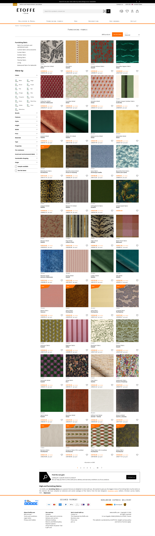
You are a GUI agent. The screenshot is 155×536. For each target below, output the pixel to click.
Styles (17, 121)
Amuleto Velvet (95, 101)
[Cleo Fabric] (102, 365)
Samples (48, 514)
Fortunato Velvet (45, 380)
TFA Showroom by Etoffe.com (79, 516)
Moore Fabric (44, 310)
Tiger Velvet (94, 241)
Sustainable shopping (21, 158)
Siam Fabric (94, 310)
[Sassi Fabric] (102, 156)
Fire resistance (19, 150)
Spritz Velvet (44, 415)
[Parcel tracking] (121, 11)
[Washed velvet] (52, 261)
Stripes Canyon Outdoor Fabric (125, 101)
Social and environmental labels (25, 154)
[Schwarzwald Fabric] (127, 191)
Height (17, 125)
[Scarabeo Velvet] (77, 86)
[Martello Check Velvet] (77, 156)
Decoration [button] (93, 21)
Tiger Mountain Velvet (47, 66)
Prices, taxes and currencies (54, 516)
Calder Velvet (95, 275)
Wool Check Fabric (121, 241)
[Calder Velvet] (102, 261)
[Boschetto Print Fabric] (127, 156)
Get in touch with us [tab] (77, 512)
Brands (17, 113)
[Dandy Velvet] (77, 261)
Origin (17, 162)
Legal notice (27, 518)
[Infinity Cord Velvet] (102, 400)
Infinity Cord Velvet (96, 415)
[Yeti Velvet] (127, 261)
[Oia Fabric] (77, 51)
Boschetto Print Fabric (122, 171)
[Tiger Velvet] (102, 226)
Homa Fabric (120, 450)
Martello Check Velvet (72, 171)
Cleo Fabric (94, 380)
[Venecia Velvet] (127, 400)
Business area (75, 518)
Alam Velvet (69, 310)
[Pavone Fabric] (127, 330)
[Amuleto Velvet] (102, 86)
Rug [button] (75, 21)
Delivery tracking (51, 520)
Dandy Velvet (70, 275)
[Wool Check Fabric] (127, 226)
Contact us (120, 4)
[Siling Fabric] (77, 365)
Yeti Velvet (119, 275)
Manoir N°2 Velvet (71, 206)
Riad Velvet (69, 241)
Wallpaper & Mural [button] (26, 21)
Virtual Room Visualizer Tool (54, 525)
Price (16, 133)
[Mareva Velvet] (52, 226)
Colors (17, 75)
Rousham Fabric (96, 345)
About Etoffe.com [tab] (29, 512)
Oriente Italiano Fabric (97, 66)
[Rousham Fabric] (102, 330)
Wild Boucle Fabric (46, 171)
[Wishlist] (127, 11)
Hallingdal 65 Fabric (97, 206)
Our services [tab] (49, 512)
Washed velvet (45, 275)
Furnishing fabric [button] (54, 21)
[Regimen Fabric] (77, 330)
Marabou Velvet (70, 415)
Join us (73, 522)
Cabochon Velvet (46, 101)
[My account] (132, 11)
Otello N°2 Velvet (71, 136)
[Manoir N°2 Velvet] (77, 191)
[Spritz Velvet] (52, 400)
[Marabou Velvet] (77, 400)
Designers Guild (113, 491)
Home (17, 25)
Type (16, 142)
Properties (18, 146)
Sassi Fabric (94, 171)
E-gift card (49, 527)
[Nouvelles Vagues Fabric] (127, 51)
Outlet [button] (134, 21)
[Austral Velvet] (52, 121)
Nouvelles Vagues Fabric (123, 66)
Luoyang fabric (120, 310)
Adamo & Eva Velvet (97, 136)
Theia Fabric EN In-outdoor (99, 450)
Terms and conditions (30, 516)
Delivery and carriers (52, 518)
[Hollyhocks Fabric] (127, 365)
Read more (47, 493)
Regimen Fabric (70, 345)
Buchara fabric (45, 450)
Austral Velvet (45, 136)
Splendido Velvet (121, 136)
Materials (18, 138)
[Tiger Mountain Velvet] (52, 51)
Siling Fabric (69, 380)
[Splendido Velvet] (127, 121)
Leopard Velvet (45, 206)
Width (17, 129)
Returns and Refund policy (54, 522)
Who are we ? (28, 514)
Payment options (51, 524)
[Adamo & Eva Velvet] (102, 121)
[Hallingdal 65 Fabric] (102, 191)
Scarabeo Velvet (70, 101)
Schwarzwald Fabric (122, 206)
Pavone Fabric (120, 345)
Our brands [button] (114, 21)
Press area (74, 520)
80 (97, 468)
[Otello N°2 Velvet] (77, 121)
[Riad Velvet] (77, 226)
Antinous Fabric (45, 345)
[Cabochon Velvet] (52, 86)
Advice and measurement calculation (31, 4)
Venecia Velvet (120, 415)
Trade (15, 4)
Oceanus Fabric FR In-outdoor (75, 450)
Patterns (17, 117)
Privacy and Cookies (30, 520)
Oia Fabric (69, 66)
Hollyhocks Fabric (121, 380)
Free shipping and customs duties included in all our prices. (77, 1)
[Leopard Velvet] (52, 191)
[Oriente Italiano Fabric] (102, 51)
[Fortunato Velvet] (52, 365)
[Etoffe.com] (26, 11)
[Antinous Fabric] (52, 330)
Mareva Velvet (45, 241)
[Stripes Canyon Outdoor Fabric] (127, 86)
